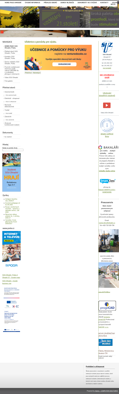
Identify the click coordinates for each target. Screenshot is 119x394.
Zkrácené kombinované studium (12, 124)
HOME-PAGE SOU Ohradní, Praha (11, 47)
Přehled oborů (50, 2)
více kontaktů (107, 68)
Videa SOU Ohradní (11, 77)
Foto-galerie (9, 81)
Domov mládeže (67, 2)
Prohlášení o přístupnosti (95, 366)
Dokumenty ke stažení (87, 2)
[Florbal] (11, 191)
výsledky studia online (107, 171)
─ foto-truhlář (8, 113)
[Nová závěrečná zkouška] (105, 345)
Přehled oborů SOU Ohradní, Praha (11, 52)
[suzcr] (107, 52)
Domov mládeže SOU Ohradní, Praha (12, 62)
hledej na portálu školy (9, 148)
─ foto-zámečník (9, 119)
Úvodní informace (32, 2)
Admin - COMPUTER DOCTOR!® (106, 391)
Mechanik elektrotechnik (9, 105)
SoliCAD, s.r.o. (104, 327)
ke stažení (8, 137)
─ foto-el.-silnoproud (10, 101)
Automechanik (9, 92)
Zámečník (8, 116)
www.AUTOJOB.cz (104, 292)
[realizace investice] (11, 308)
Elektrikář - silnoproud (12, 98)
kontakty (104, 2)
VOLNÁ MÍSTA (114, 3)
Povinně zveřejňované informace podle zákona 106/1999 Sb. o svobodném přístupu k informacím (12, 70)
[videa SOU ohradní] (107, 110)
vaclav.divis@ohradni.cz (107, 223)
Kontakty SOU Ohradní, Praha (10, 57)
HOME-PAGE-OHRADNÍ (13, 2)
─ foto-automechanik (10, 95)
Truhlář (7, 110)
